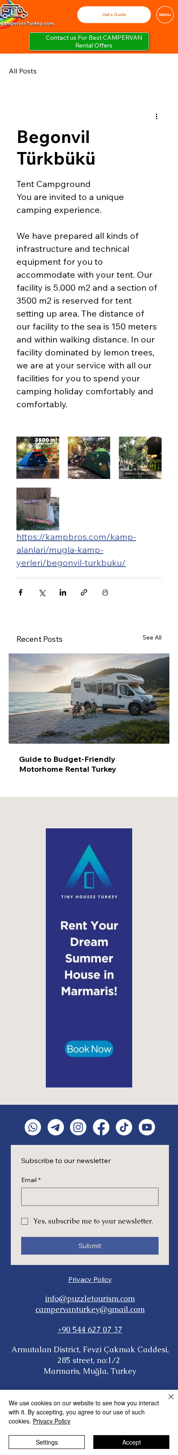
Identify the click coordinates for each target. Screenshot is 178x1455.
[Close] (166, 1402)
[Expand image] (37, 458)
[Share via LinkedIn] (63, 592)
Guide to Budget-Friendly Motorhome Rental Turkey (67, 764)
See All (152, 637)
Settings (47, 1442)
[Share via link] (84, 592)
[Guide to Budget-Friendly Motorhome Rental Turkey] (89, 698)
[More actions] (156, 116)
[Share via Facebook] (20, 592)
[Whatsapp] (33, 1127)
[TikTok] (124, 1127)
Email (31, 1180)
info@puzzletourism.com (90, 1298)
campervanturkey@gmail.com (90, 1309)
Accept (131, 1442)
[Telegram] (56, 1127)
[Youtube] (147, 1127)
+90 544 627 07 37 (90, 1330)
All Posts (23, 71)
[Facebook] (101, 1127)
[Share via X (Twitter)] (42, 592)
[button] (113, 14)
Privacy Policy (90, 1279)
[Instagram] (78, 1127)
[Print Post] (105, 592)
